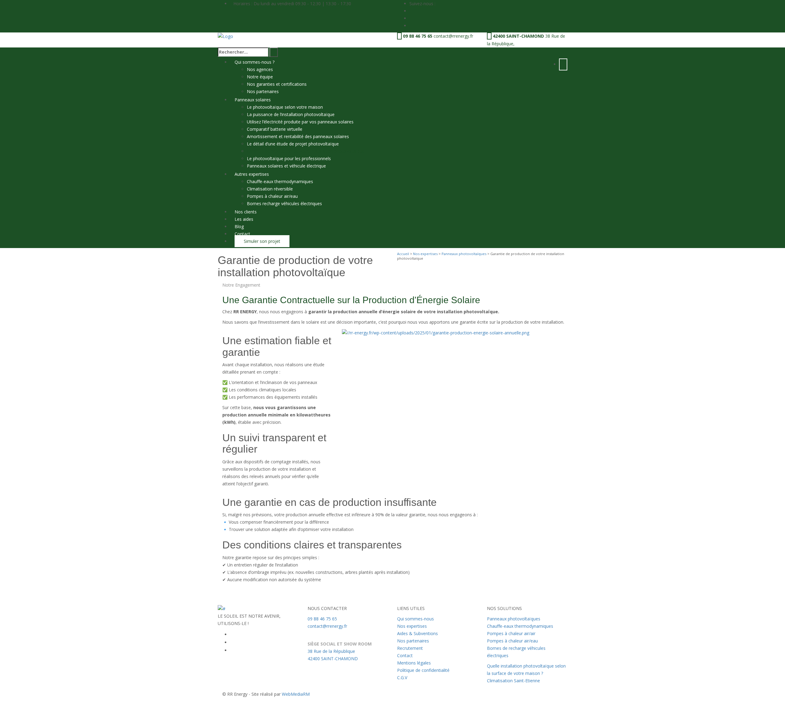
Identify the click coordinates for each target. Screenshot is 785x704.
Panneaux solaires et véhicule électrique (286, 166)
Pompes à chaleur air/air (511, 633)
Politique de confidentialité (423, 670)
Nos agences (260, 69)
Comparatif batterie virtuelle (274, 129)
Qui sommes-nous (415, 619)
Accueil (403, 253)
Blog (239, 226)
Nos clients (246, 212)
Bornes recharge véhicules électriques (284, 203)
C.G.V (402, 677)
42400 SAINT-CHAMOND (518, 36)
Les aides (244, 219)
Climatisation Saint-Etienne (513, 680)
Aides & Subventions (417, 633)
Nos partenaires (263, 91)
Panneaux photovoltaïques (464, 253)
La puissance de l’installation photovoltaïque (291, 114)
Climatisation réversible (270, 189)
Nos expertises (425, 253)
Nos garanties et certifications (277, 84)
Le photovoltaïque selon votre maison (285, 107)
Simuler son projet (262, 241)
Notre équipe (260, 77)
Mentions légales (414, 663)
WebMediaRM (296, 694)
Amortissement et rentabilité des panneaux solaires (298, 136)
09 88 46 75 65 (417, 36)
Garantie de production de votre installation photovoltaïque (306, 151)
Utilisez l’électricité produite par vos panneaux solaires (300, 122)
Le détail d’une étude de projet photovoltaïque (293, 144)
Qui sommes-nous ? (254, 62)
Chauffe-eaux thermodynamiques (280, 181)
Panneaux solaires (253, 100)
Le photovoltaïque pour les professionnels (289, 158)
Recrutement (410, 648)
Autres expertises (252, 174)
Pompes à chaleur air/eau (272, 196)
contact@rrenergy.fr (453, 36)
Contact (242, 234)
